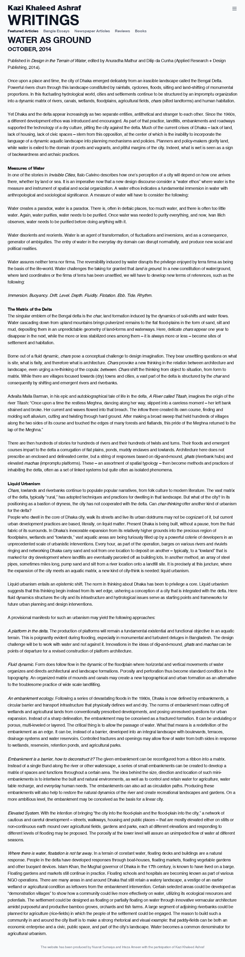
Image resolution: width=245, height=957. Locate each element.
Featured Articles (23, 31)
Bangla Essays (56, 31)
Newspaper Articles (92, 31)
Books (141, 31)
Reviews (122, 31)
